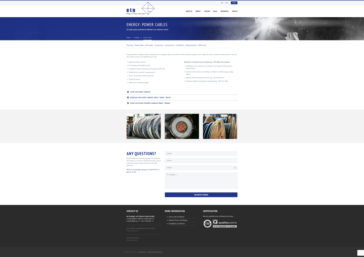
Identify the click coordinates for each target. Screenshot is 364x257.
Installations (180, 45)
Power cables (139, 45)
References (225, 11)
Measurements (191, 45)
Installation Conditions (177, 224)
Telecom (207, 11)
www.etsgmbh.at (132, 231)
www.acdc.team (132, 240)
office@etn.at (133, 221)
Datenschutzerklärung (155, 252)
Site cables (149, 45)
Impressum (142, 252)
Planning (130, 45)
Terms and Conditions (176, 217)
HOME (234, 3)
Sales (215, 11)
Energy (198, 11)
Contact (235, 11)
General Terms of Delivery (178, 220)
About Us (189, 11)
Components (169, 45)
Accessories (159, 45)
